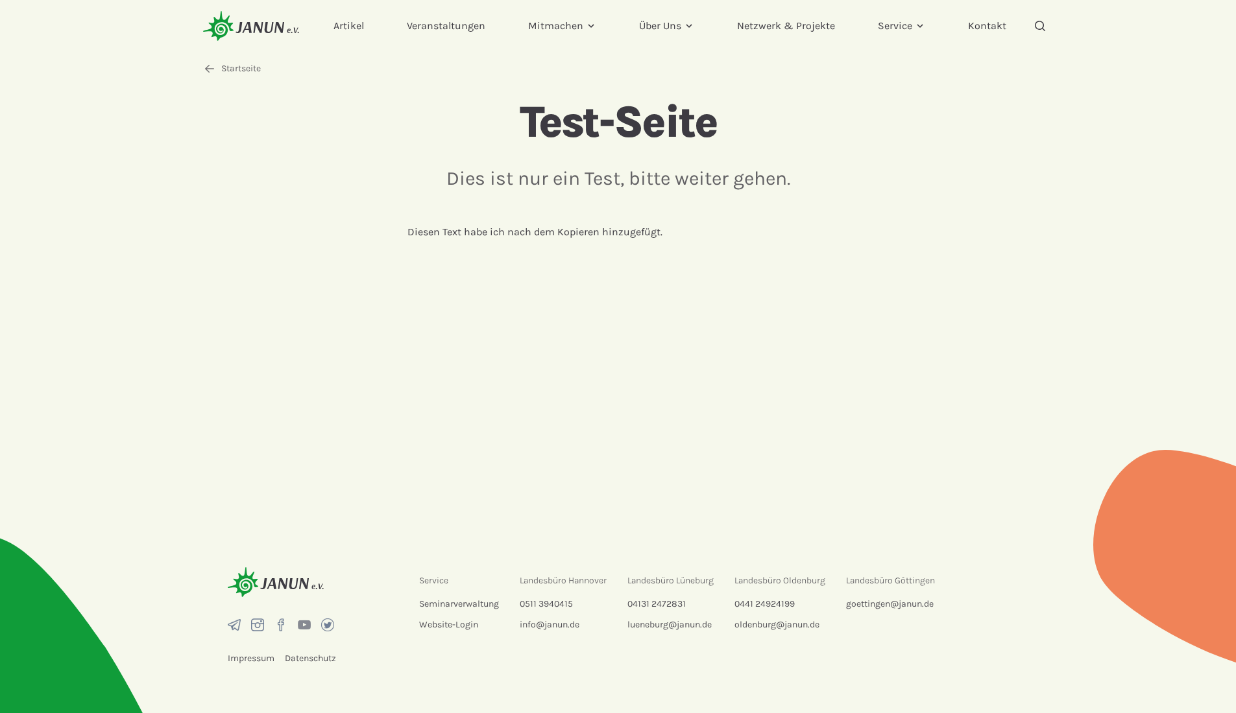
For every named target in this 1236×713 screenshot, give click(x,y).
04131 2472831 (656, 603)
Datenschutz (310, 658)
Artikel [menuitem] (348, 25)
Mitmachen (555, 25)
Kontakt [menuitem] (987, 25)
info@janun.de (549, 624)
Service (895, 25)
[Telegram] (234, 625)
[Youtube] (304, 624)
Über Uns (660, 25)
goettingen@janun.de (890, 603)
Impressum (251, 658)
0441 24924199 (764, 603)
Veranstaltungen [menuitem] (446, 25)
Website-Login (448, 624)
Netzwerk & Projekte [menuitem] (786, 25)
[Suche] (1040, 26)
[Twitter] (327, 624)
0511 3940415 (546, 603)
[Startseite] (251, 25)
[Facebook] (280, 624)
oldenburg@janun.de (776, 624)
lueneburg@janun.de (669, 624)
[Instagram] (257, 624)
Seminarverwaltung (459, 603)
